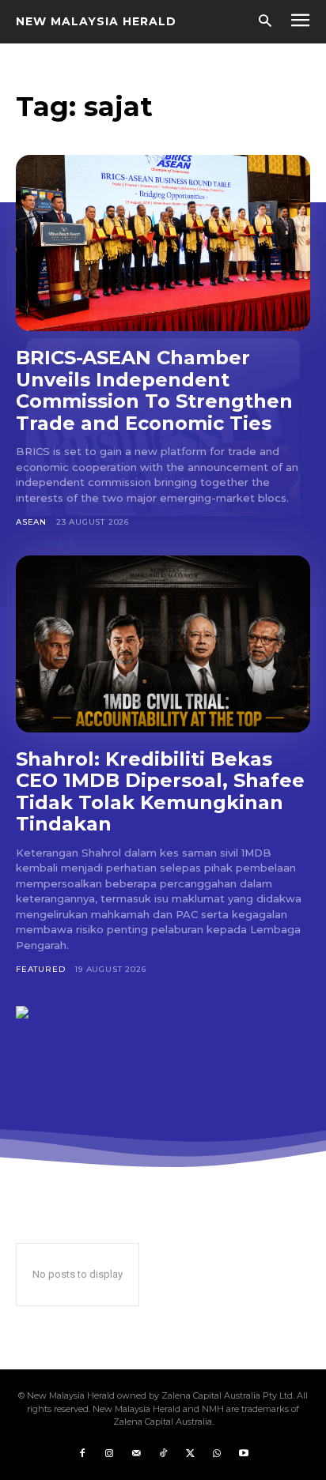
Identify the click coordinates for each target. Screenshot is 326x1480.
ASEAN (31, 522)
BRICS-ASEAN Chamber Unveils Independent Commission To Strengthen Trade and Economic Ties (154, 390)
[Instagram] (109, 1453)
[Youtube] (243, 1453)
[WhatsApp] (216, 1453)
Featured (40, 969)
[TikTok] (163, 1453)
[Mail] (136, 1453)
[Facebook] (82, 1453)
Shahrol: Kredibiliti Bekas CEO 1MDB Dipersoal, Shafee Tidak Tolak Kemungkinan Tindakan (160, 792)
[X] (189, 1453)
